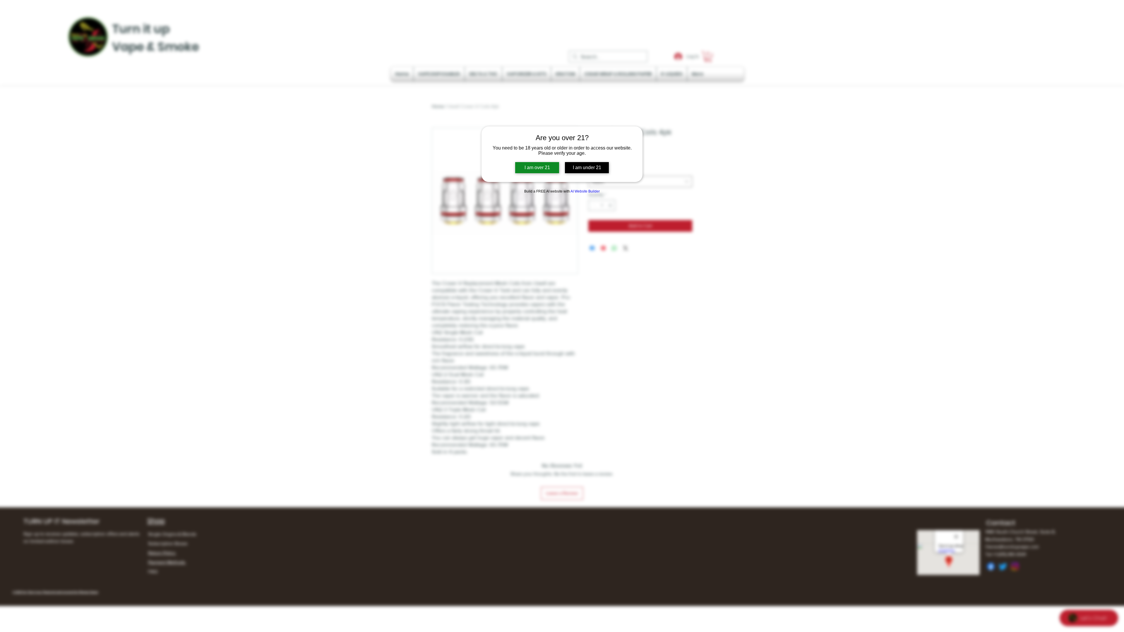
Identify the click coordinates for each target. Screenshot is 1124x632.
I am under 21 (587, 167)
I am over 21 (537, 167)
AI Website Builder (585, 191)
